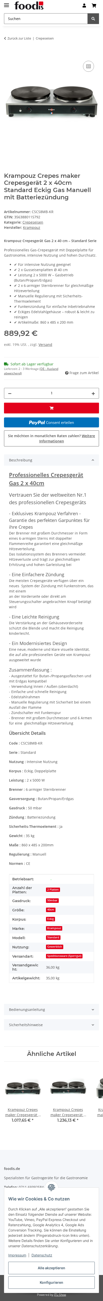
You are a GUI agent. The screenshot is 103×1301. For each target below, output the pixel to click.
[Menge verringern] (9, 393)
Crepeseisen (32, 222)
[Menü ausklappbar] (6, 3)
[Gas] (51, 879)
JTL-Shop (60, 1294)
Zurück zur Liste (19, 38)
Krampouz (54, 928)
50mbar (52, 900)
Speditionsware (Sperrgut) (64, 956)
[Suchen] (93, 18)
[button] (84, 6)
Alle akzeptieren (51, 1268)
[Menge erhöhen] (93, 393)
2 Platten (53, 889)
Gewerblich (54, 946)
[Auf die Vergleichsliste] (88, 66)
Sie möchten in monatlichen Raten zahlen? (51, 438)
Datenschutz (42, 1255)
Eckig (50, 919)
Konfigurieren (51, 1282)
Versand (45, 344)
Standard (53, 937)
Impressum (17, 1255)
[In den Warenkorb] (8, 54)
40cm (50, 909)
